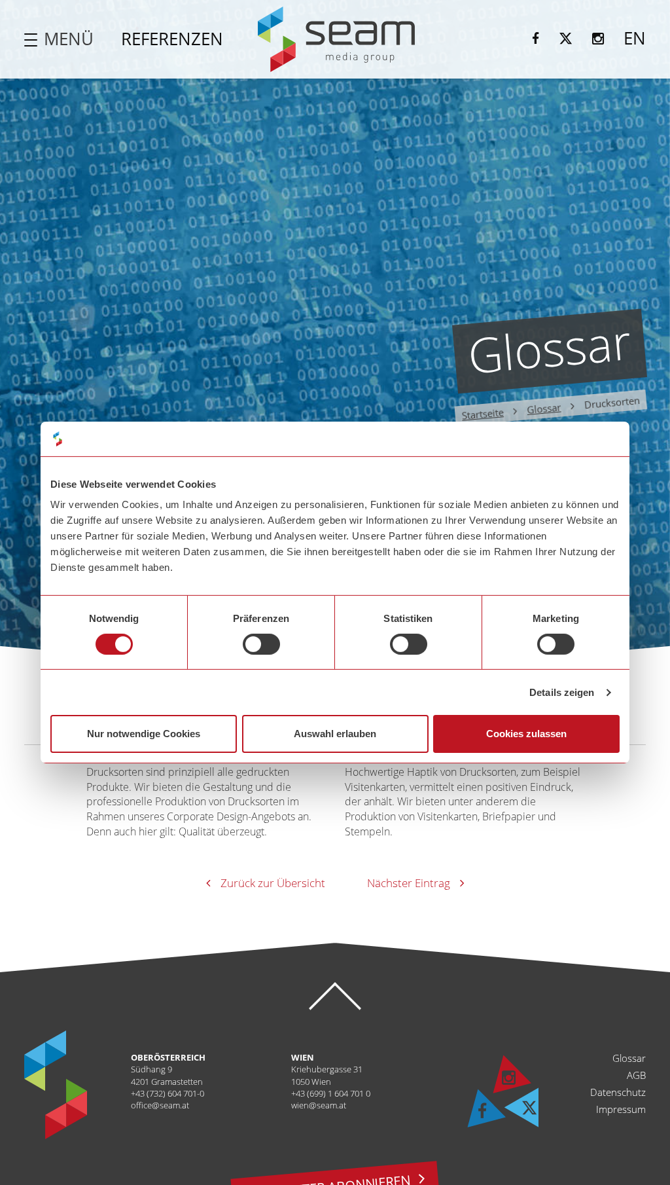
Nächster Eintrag (408, 882)
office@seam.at (160, 1105)
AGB (636, 1075)
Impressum (621, 1109)
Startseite (482, 414)
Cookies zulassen (526, 733)
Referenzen (172, 38)
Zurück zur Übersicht (272, 882)
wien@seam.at (318, 1105)
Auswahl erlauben (335, 733)
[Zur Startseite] (336, 39)
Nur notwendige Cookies (143, 733)
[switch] (261, 644)
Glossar (543, 408)
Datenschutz (618, 1092)
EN (635, 38)
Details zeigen (561, 692)
